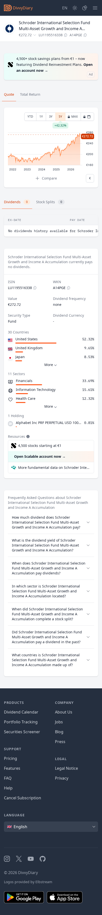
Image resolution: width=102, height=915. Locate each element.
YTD (30, 116)
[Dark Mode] (74, 7)
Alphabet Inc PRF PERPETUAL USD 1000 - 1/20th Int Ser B (49, 422)
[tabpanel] (51, 148)
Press (60, 741)
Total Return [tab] (30, 94)
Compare (49, 178)
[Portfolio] (84, 7)
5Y (60, 117)
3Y (50, 116)
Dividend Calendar (21, 712)
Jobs (59, 722)
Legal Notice (66, 768)
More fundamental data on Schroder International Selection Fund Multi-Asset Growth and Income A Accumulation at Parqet (54, 467)
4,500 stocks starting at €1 (39, 445)
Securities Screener (22, 731)
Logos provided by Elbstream (28, 881)
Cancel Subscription (22, 798)
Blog (59, 731)
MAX (74, 116)
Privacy (61, 778)
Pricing (10, 758)
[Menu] (95, 8)
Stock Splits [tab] (49, 202)
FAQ (8, 778)
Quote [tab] (9, 94)
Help (8, 788)
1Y (41, 116)
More (48, 364)
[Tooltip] (27, 437)
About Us (63, 712)
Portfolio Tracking (21, 722)
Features (12, 768)
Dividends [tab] (16, 202)
